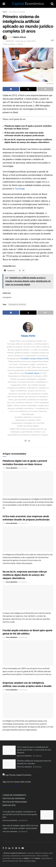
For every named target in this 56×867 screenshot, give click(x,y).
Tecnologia (19, 188)
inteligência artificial (17, 304)
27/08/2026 (23, 468)
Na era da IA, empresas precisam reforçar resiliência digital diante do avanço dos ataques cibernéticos (25, 575)
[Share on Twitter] (28, 89)
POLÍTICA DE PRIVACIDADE (15, 802)
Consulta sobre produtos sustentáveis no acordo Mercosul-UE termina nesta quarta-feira (20, 814)
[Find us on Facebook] (3, 786)
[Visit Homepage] (28, 4)
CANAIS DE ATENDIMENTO (14, 795)
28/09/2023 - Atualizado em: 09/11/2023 (20, 41)
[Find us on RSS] (16, 786)
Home (5, 12)
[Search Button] (52, 4)
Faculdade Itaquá (32, 373)
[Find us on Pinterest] (16, 848)
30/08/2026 (38, 756)
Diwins (26, 858)
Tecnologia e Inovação (17, 12)
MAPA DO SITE (9, 805)
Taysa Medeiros (11, 468)
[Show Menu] (4, 4)
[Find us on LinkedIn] (9, 848)
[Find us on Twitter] (13, 848)
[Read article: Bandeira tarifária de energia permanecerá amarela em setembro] (9, 764)
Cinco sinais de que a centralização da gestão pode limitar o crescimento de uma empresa (34, 750)
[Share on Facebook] (11, 89)
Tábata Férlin (19, 37)
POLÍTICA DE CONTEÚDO (14, 798)
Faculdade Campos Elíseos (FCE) (34, 358)
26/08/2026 (23, 637)
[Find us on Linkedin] (12, 786)
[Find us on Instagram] (7, 786)
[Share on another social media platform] (45, 89)
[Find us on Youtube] (23, 848)
